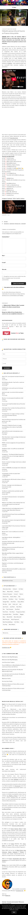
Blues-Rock (10, 591)
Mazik (5, 2)
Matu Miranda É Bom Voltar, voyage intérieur (12, 553)
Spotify (18, 198)
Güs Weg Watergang (12, 657)
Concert (23, 223)
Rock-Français (6, 619)
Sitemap (4, 901)
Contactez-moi (19, 890)
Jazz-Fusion (5, 606)
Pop (4, 609)
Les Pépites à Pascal (12, 795)
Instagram (4, 198)
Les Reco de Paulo (6, 809)
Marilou (4, 865)
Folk (19, 596)
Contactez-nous (6, 647)
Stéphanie (15, 852)
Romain (22, 852)
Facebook (9, 198)
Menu (14, 7)
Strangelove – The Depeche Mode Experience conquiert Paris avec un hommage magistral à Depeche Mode (13, 456)
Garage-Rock (6, 601)
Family (9, 678)
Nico (23, 858)
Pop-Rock (17, 609)
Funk (16, 599)
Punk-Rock (15, 614)
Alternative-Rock (7, 589)
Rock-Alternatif (17, 617)
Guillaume (4, 860)
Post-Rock (12, 612)
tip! (6, 333)
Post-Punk (5, 612)
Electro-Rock (13, 596)
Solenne (16, 828)
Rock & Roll (9, 617)
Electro (21, 594)
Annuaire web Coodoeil (12, 901)
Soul (22, 622)
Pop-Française (9, 609)
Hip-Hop (5, 604)
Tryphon (12, 662)
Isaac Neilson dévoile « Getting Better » (11, 537)
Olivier (3, 688)
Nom (3, 255)
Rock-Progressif (15, 619)
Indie (10, 604)
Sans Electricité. (14, 138)
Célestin (4, 36)
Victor (10, 858)
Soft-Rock (16, 622)
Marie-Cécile (20, 850)
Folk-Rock (11, 599)
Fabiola (9, 852)
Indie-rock (15, 604)
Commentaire (6, 236)
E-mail (4, 262)
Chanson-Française (15, 223)
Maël (25, 865)
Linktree (22, 198)
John (25, 828)
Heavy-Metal (21, 601)
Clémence (4, 852)
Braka (3, 659)
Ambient (15, 589)
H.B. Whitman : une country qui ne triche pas (12, 388)
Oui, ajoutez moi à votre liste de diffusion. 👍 (13, 288)
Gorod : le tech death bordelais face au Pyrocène (13, 404)
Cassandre (4, 868)
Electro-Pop (5, 596)
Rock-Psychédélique (8, 622)
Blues (4, 591)
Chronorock (17, 785)
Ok (14, 912)
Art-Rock (21, 589)
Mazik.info (7, 895)
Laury (20, 858)
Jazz (20, 604)
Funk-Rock (21, 599)
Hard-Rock (13, 601)
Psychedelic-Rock (7, 614)
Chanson (6, 223)
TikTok (14, 198)
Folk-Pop (5, 599)
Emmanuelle (16, 858)
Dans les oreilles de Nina (18, 825)
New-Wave (19, 606)
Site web (4, 269)
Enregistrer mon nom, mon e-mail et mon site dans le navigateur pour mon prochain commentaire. (14, 278)
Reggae (22, 614)
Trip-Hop (5, 624)
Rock (4, 617)
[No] (26, 909)
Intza (24, 850)
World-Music (12, 624)
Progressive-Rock (20, 612)
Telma (12, 843)
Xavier (14, 29)
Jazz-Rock (12, 606)
